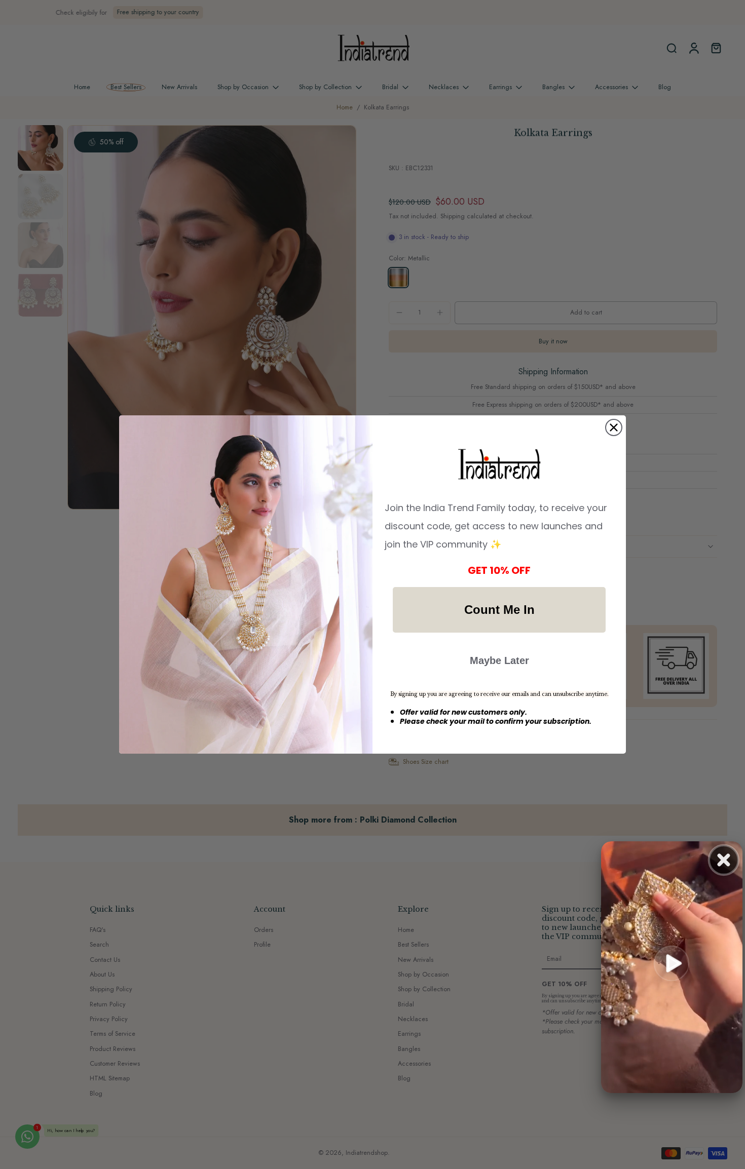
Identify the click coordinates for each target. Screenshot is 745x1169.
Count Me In (499, 609)
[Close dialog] (614, 427)
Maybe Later (499, 660)
